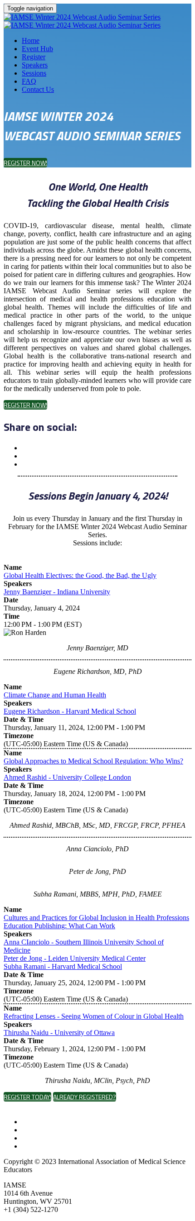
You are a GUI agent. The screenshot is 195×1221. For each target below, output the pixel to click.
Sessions (34, 73)
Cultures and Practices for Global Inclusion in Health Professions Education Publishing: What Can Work (96, 922)
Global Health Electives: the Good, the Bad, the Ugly (80, 575)
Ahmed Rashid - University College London (67, 777)
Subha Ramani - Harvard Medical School (63, 966)
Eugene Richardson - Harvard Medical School (70, 711)
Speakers (35, 65)
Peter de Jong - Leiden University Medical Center (75, 958)
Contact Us (38, 89)
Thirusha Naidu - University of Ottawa (59, 1032)
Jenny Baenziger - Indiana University (57, 592)
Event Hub (37, 48)
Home (30, 40)
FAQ (29, 81)
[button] (25, 162)
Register (33, 57)
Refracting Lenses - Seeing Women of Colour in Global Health (94, 1016)
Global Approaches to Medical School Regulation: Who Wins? (93, 761)
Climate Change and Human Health (55, 695)
